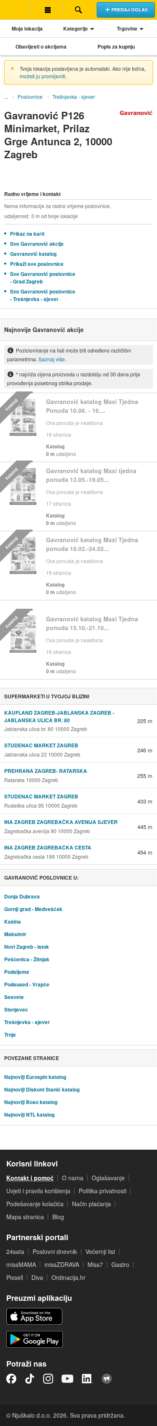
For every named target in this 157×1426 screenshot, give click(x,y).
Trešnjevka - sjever (73, 96)
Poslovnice (30, 96)
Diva (37, 1277)
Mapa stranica (25, 1216)
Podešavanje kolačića (35, 1203)
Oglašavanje (108, 1178)
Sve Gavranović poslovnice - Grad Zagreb (42, 277)
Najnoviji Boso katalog (30, 1102)
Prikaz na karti (27, 233)
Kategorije (75, 28)
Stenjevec (16, 1009)
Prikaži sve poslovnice (37, 264)
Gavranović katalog (33, 253)
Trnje (10, 1034)
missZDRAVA (61, 1264)
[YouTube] (67, 1379)
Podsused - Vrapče (26, 984)
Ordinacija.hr (68, 1277)
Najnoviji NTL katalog (29, 1114)
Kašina (12, 921)
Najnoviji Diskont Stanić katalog (42, 1089)
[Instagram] (48, 1379)
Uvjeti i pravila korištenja (38, 1191)
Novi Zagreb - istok (26, 946)
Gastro (120, 1264)
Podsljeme (16, 972)
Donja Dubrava (22, 896)
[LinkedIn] (87, 1379)
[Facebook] (11, 1379)
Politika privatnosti (102, 1191)
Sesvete (14, 997)
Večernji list (100, 1251)
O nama (72, 1178)
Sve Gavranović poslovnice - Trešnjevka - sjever (42, 295)
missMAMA (21, 1264)
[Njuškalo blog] (107, 1379)
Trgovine (127, 28)
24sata (15, 1251)
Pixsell (14, 1277)
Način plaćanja (91, 1203)
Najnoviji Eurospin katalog (35, 1077)
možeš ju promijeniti (42, 76)
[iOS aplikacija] (34, 1316)
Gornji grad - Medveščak (33, 909)
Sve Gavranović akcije (37, 243)
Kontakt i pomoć (30, 1178)
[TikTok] (30, 1379)
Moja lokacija (27, 28)
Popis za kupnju (116, 46)
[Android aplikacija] (34, 1339)
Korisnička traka (47, 9)
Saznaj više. (52, 359)
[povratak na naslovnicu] (15, 9)
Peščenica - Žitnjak (26, 959)
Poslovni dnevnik (55, 1251)
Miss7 (95, 1264)
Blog (58, 1216)
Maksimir (15, 934)
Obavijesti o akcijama (41, 46)
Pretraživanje (78, 9)
